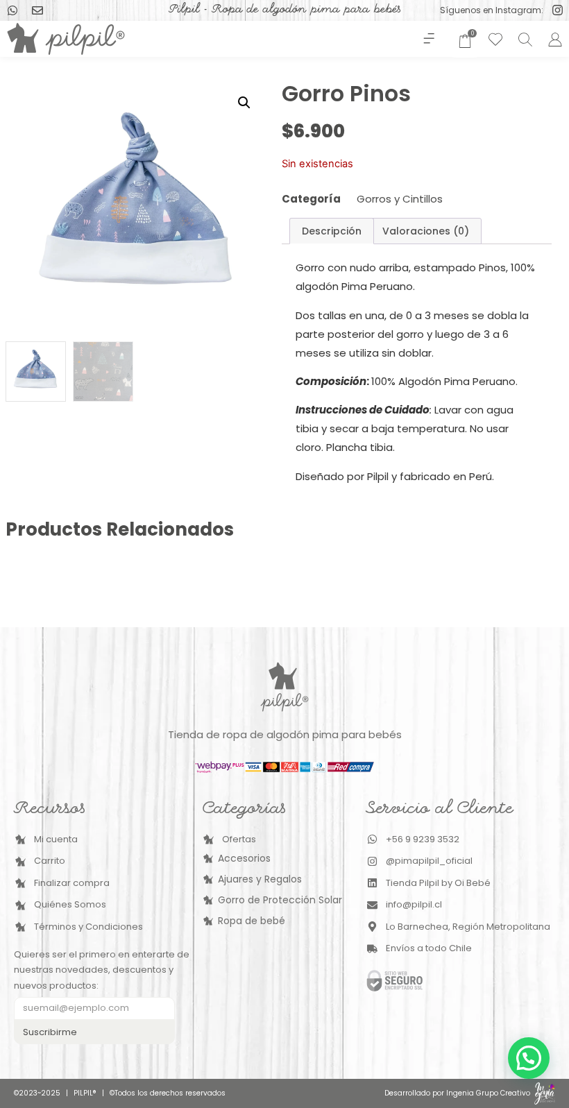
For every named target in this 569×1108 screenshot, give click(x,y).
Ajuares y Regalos (260, 879)
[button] (428, 38)
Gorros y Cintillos (400, 198)
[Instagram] (557, 10)
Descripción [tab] (332, 231)
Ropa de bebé (251, 921)
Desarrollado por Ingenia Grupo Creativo (457, 1093)
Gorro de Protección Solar (280, 900)
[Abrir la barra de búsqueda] (523, 39)
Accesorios (244, 858)
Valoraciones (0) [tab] (425, 231)
